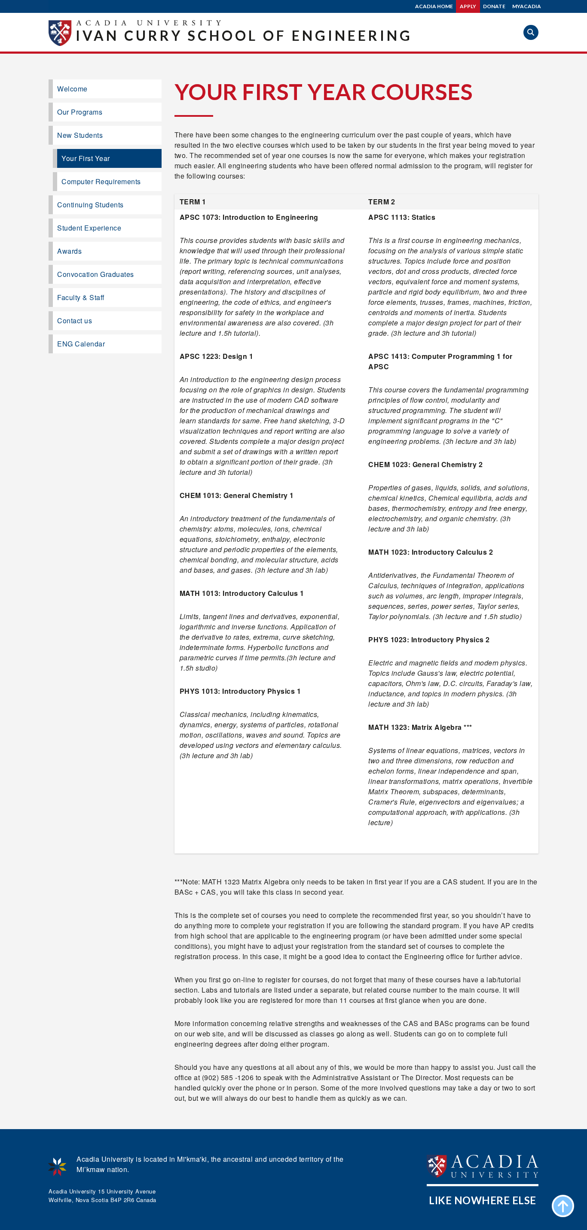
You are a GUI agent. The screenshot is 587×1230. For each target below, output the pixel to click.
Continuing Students (90, 205)
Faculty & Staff (80, 297)
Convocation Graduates (95, 274)
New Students (80, 135)
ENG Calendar (81, 344)
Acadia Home (434, 6)
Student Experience (89, 228)
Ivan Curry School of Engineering (244, 35)
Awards (69, 251)
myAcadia (526, 6)
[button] (530, 32)
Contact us (74, 320)
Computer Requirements (101, 181)
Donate (494, 6)
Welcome (72, 89)
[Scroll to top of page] (563, 1206)
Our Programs (79, 112)
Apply (468, 6)
